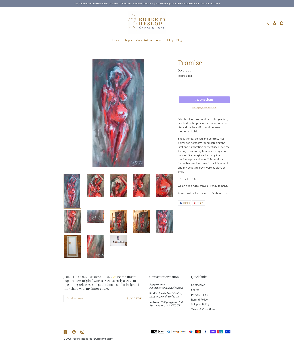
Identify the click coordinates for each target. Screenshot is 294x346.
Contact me (198, 284)
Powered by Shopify (102, 338)
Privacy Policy (199, 294)
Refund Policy (199, 299)
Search (195, 289)
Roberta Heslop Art (82, 338)
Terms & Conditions (203, 309)
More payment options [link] (204, 107)
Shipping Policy (200, 304)
